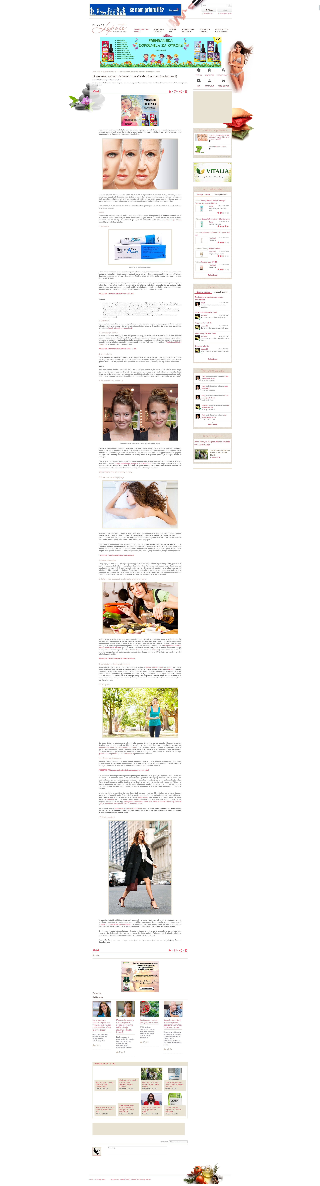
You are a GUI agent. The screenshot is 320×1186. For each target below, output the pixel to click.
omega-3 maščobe (134, 808)
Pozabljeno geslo (226, 13)
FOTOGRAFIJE (223, 86)
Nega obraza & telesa (141, 30)
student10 (204, 315)
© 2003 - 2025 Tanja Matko (97, 1179)
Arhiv (127, 1179)
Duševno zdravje (202, 346)
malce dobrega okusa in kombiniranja (115, 924)
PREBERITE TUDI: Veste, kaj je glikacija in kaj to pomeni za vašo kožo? (124, 770)
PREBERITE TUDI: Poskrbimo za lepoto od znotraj (116, 555)
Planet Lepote (110, 28)
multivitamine (120, 808)
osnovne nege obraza (172, 220)
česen (140, 804)
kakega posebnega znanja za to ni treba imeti (133, 464)
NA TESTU (209, 75)
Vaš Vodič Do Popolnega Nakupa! (140, 1179)
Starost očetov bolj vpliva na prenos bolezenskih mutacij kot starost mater (173, 1024)
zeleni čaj (170, 802)
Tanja (211, 206)
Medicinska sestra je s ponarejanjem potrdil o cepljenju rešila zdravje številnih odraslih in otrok (125, 1026)
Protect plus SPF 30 (206, 262)
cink (150, 802)
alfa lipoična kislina (121, 804)
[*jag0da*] (212, 238)
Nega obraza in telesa (109, 71)
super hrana (108, 804)
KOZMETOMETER (223, 75)
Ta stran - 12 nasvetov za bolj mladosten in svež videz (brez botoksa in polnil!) (219, 137)
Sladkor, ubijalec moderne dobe (158, 667)
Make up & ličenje (159, 30)
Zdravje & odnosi (205, 30)
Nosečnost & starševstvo (221, 30)
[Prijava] (204, 10)
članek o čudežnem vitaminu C (120, 328)
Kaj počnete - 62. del (203, 323)
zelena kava (129, 754)
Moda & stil (172, 30)
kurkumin (161, 802)
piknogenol (128, 802)
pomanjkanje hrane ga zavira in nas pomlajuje (118, 747)
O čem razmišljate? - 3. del (206, 312)
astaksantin (138, 802)
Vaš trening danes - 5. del (205, 333)
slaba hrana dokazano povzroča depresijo (142, 650)
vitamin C (111, 799)
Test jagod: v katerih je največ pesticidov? (149, 1021)
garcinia (114, 754)
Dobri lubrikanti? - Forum (217, 147)
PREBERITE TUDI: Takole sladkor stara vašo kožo (116, 294)
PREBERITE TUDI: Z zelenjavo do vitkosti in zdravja (117, 659)
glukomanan (103, 754)
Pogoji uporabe (114, 1179)
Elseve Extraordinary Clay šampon (213, 219)
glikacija (169, 669)
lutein (146, 802)
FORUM (199, 75)
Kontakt (122, 1179)
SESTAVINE (209, 86)
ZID (199, 86)
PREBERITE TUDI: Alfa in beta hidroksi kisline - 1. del (117, 349)
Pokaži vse (212, 275)
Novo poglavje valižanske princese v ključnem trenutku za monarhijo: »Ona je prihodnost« (101, 1025)
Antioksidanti (143, 797)
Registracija (208, 13)
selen (155, 802)
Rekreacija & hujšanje (188, 30)
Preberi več (214, 457)
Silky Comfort (208, 249)
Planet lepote (96, 71)
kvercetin (133, 804)
